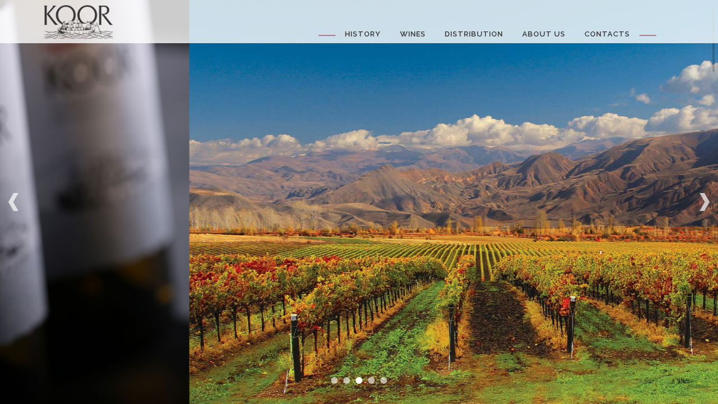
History (363, 34)
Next (703, 202)
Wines (413, 34)
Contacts (607, 34)
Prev (15, 202)
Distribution (474, 34)
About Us (543, 34)
